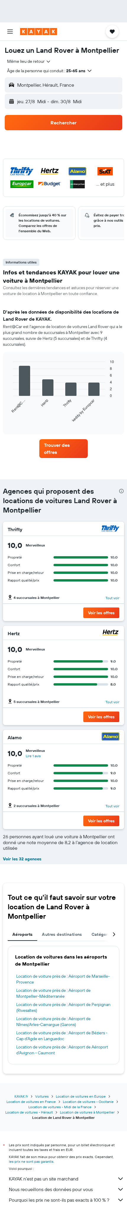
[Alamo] (110, 737)
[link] (63, 448)
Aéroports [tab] (22, 934)
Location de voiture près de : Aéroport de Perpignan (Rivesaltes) (63, 1007)
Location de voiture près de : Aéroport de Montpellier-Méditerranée (53, 993)
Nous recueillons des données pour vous (51, 1189)
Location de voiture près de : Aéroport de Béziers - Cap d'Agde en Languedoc (62, 1035)
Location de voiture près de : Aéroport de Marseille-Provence (63, 979)
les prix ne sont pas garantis (31, 1161)
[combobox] (29, 61)
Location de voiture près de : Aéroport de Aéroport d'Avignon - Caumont (62, 1049)
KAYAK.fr (21, 1096)
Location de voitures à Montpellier (87, 1112)
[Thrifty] (110, 529)
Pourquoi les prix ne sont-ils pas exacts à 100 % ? (59, 1200)
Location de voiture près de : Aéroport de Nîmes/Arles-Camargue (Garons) (53, 1021)
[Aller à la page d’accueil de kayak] (38, 31)
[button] (10, 31)
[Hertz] (110, 633)
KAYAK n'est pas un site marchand (43, 1179)
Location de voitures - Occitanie (88, 1101)
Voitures (42, 1096)
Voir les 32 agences (22, 859)
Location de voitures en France (31, 1101)
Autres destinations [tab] (62, 934)
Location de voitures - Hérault (29, 1112)
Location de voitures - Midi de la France (60, 1107)
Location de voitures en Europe (81, 1096)
